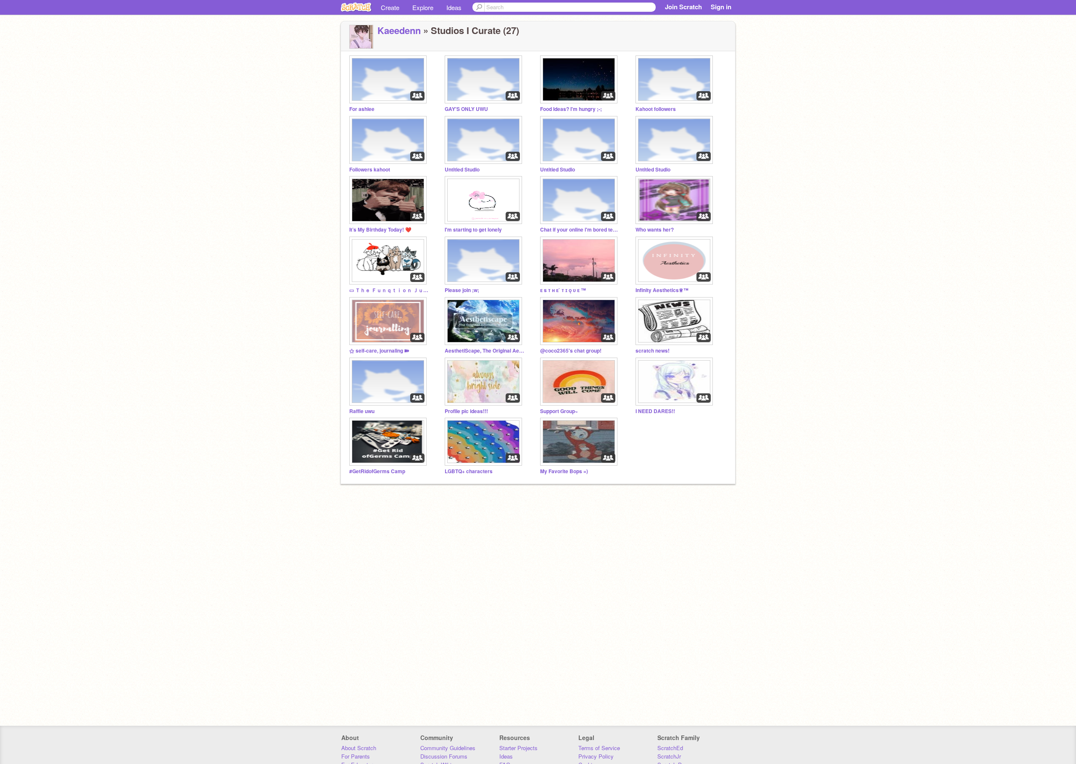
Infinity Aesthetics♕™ (662, 290)
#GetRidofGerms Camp (377, 471)
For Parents (355, 756)
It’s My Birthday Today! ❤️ (380, 229)
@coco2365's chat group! (570, 350)
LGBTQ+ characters (469, 471)
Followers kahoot (369, 169)
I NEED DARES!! (655, 411)
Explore (422, 7)
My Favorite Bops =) (564, 471)
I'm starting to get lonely (473, 229)
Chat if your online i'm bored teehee (580, 229)
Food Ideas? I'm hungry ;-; (571, 109)
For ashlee (361, 109)
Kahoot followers (656, 109)
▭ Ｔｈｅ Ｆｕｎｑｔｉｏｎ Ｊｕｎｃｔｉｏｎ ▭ (389, 290)
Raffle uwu (361, 411)
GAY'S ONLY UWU (466, 109)
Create (390, 7)
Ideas (454, 7)
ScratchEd (670, 748)
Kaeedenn (399, 30)
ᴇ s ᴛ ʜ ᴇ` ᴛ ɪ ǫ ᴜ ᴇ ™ (563, 290)
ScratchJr (669, 756)
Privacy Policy (596, 756)
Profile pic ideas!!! (466, 411)
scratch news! (653, 350)
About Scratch (358, 748)
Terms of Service (599, 748)
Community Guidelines (447, 748)
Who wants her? (655, 229)
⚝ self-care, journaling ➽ (379, 350)
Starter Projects (518, 748)
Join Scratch (683, 6)
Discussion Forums (443, 756)
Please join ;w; (462, 290)
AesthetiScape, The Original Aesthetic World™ (485, 350)
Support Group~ (559, 411)
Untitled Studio (462, 169)
